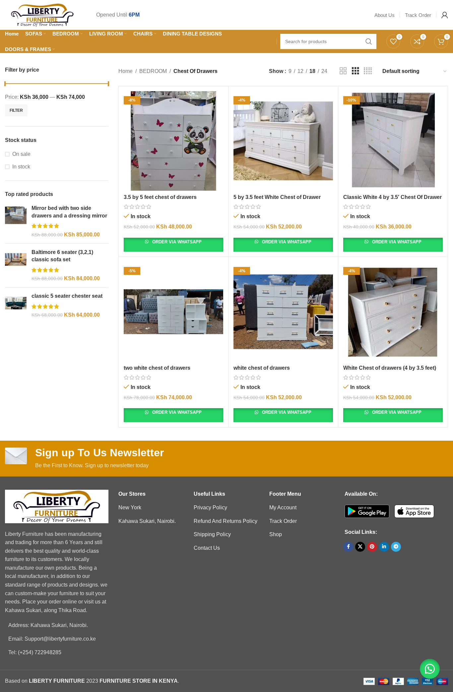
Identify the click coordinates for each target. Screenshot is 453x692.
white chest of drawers (261, 368)
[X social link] (360, 547)
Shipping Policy (212, 534)
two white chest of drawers (157, 368)
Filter (16, 110)
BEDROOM (153, 71)
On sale (21, 154)
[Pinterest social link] (372, 547)
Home (125, 71)
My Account (282, 507)
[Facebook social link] (348, 547)
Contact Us (207, 548)
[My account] (444, 15)
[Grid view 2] (343, 71)
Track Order (283, 521)
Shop (275, 534)
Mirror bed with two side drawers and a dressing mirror (69, 211)
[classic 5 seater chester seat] (16, 305)
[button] (430, 669)
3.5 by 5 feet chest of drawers (160, 197)
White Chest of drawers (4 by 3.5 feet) (389, 368)
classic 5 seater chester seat (67, 296)
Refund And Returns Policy (225, 521)
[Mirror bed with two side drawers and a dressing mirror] (16, 221)
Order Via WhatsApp (176, 241)
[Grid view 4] (368, 71)
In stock (21, 166)
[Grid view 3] (355, 71)
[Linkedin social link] (384, 547)
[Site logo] (42, 14)
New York (129, 507)
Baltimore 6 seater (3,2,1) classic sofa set (62, 255)
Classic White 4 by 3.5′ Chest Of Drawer (392, 197)
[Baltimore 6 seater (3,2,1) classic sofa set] (16, 266)
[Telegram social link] (396, 547)
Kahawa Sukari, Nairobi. (147, 521)
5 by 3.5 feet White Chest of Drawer (277, 197)
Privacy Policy (210, 507)
